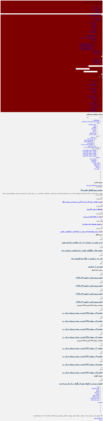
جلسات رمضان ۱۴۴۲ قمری (86, 48)
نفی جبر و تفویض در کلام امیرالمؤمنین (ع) (86, 259)
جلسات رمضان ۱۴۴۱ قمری (86, 49)
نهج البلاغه (93, 161)
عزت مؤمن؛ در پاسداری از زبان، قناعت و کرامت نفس (82, 242)
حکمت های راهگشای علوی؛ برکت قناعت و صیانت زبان (81, 250)
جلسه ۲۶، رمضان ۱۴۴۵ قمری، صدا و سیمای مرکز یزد (82, 337)
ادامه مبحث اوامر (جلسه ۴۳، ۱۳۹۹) (89, 286)
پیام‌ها (95, 23)
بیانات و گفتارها (92, 22)
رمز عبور (100, 71)
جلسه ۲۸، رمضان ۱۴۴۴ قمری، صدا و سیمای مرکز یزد (82, 364)
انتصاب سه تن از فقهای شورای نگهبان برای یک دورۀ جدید (80, 384)
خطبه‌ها (94, 25)
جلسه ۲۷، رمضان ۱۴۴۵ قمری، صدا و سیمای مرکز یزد (82, 329)
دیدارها (94, 28)
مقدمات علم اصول (88, 140)
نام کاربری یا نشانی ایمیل (96, 68)
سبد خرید (97, 8)
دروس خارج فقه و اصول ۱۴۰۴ (88, 38)
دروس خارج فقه (92, 36)
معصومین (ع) (93, 158)
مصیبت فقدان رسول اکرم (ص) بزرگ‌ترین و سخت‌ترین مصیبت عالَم (82, 202)
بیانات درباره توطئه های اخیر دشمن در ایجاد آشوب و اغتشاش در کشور (81, 231)
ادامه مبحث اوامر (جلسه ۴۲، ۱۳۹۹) (89, 294)
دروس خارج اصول (91, 35)
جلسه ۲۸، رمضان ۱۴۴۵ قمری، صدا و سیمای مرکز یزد (82, 321)
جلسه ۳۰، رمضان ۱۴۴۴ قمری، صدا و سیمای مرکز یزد (82, 348)
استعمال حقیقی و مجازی (87, 144)
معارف (94, 40)
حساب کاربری (95, 6)
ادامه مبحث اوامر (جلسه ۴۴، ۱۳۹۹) (89, 278)
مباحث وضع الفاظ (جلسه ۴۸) (91, 190)
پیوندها (97, 11)
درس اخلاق (93, 39)
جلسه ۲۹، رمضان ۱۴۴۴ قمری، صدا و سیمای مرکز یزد (82, 356)
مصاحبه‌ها (93, 26)
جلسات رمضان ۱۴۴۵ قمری (86, 43)
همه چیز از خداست (95, 267)
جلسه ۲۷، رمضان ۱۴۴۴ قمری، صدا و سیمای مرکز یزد (82, 372)
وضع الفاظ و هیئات (88, 141)
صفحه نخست (96, 17)
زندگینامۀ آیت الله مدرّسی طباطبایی (90, 121)
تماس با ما (96, 12)
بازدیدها (94, 29)
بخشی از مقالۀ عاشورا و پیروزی (92, 217)
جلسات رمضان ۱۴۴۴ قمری (86, 45)
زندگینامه (97, 19)
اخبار (98, 20)
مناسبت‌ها (93, 160)
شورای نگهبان (92, 30)
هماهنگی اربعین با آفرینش (94, 209)
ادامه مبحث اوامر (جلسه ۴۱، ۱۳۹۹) (89, 302)
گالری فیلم (96, 50)
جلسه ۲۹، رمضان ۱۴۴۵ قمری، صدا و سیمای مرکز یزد (82, 313)
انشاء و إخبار (90, 143)
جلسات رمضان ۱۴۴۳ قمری (86, 46)
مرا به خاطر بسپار (96, 74)
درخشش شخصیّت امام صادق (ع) (92, 224)
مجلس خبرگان (92, 32)
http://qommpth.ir (98, 418)
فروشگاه (97, 53)
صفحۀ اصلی (96, 120)
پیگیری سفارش (95, 9)
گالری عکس (96, 52)
